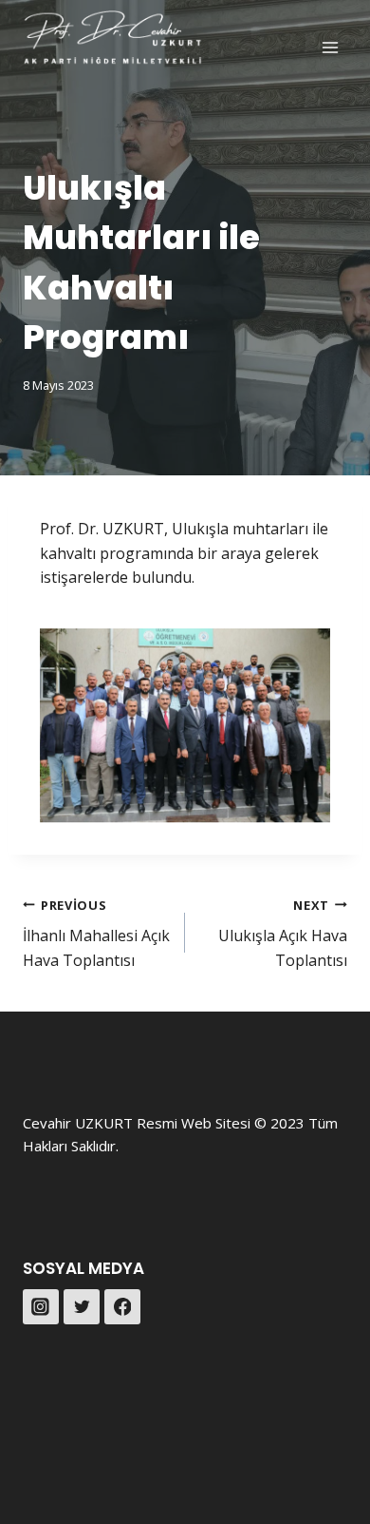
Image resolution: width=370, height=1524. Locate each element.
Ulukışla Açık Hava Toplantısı (282, 934)
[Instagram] (41, 1307)
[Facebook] (122, 1307)
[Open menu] (329, 47)
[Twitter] (82, 1307)
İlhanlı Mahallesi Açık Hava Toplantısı (96, 934)
